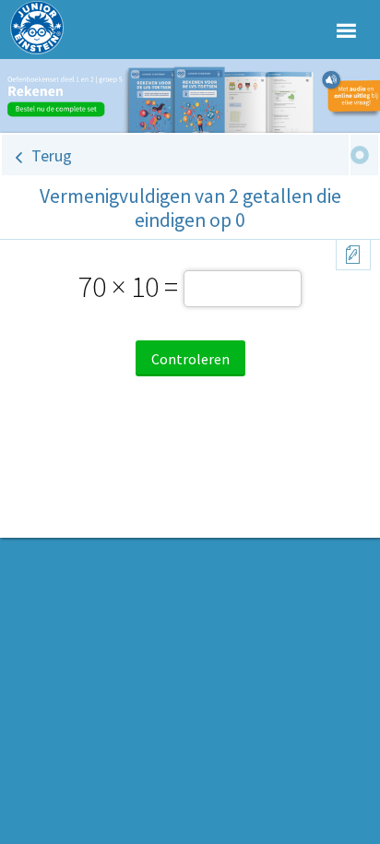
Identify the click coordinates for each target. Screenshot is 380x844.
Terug (51, 155)
